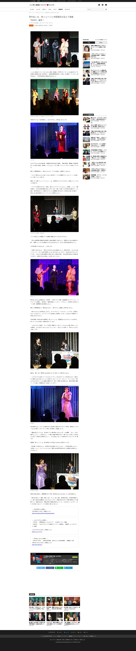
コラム (49, 9)
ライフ (54, 9)
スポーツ (44, 9)
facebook (99, 5)
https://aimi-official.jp (37, 544)
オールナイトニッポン (61, 0)
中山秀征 (50, 25)
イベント (80, 0)
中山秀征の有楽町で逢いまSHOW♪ (41, 25)
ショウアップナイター (72, 0)
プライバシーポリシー (78, 636)
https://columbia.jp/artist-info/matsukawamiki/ (43, 513)
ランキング (67, 9)
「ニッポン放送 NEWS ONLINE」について (48, 636)
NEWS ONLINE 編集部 (35, 22)
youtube (106, 5)
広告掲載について (92, 636)
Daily (89, 42)
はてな (68, 568)
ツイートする (40, 568)
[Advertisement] (95, 25)
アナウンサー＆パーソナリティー (48, 0)
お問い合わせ (85, 636)
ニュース (38, 9)
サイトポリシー (65, 636)
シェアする (50, 568)
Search (106, 9)
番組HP (75, 557)
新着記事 (61, 9)
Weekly (100, 42)
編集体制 (70, 636)
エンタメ (32, 9)
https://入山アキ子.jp (37, 531)
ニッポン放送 (32, 0)
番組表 (38, 0)
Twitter (102, 5)
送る (59, 568)
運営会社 (59, 636)
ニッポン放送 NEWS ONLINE (44, 5)
